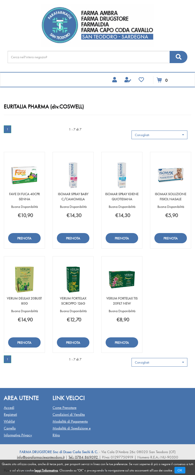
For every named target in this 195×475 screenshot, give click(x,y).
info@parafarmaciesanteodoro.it (40, 457)
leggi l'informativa (46, 470)
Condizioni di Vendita (69, 414)
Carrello (10, 428)
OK (179, 470)
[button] (159, 135)
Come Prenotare (64, 407)
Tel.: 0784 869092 (84, 457)
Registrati (10, 414)
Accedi (9, 407)
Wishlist (9, 421)
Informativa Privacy (18, 435)
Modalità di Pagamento (70, 421)
